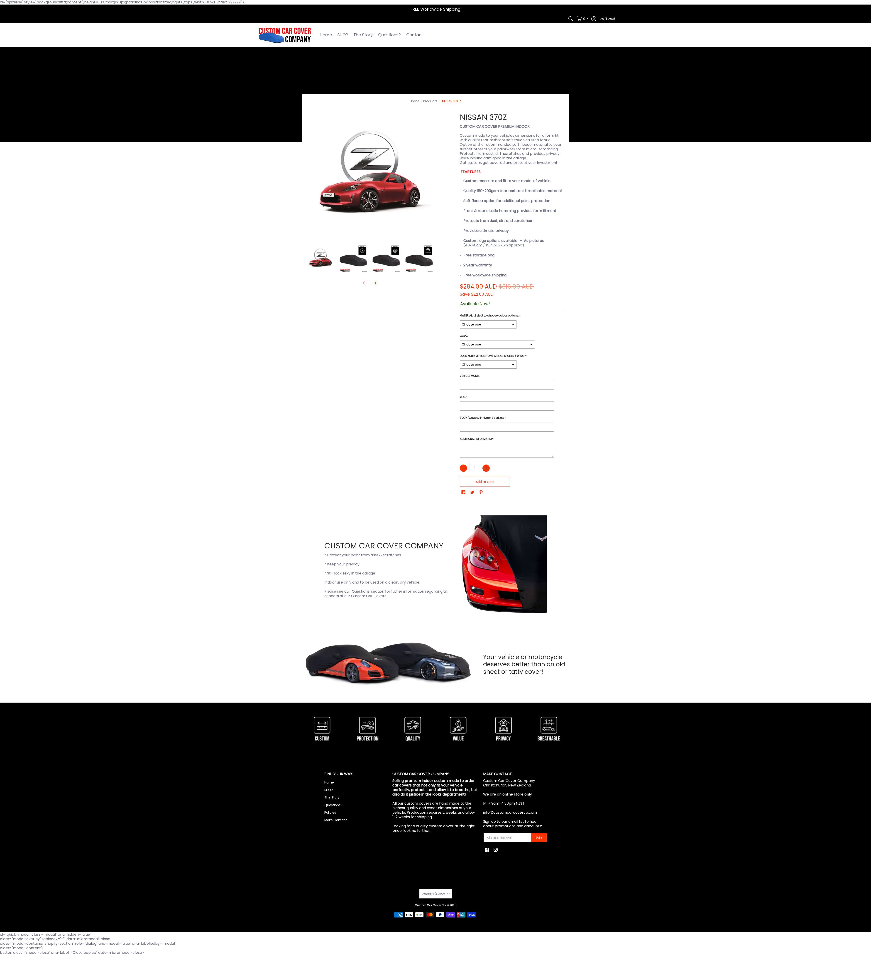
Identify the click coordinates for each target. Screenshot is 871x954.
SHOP (328, 790)
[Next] (375, 283)
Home (414, 101)
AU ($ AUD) (607, 19)
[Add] (486, 468)
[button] (582, 18)
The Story (332, 797)
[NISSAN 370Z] (320, 258)
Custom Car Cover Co (430, 905)
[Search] (571, 18)
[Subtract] (463, 468)
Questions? (333, 805)
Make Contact (335, 820)
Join (539, 837)
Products (430, 101)
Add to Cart (485, 481)
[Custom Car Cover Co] (284, 35)
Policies (330, 812)
